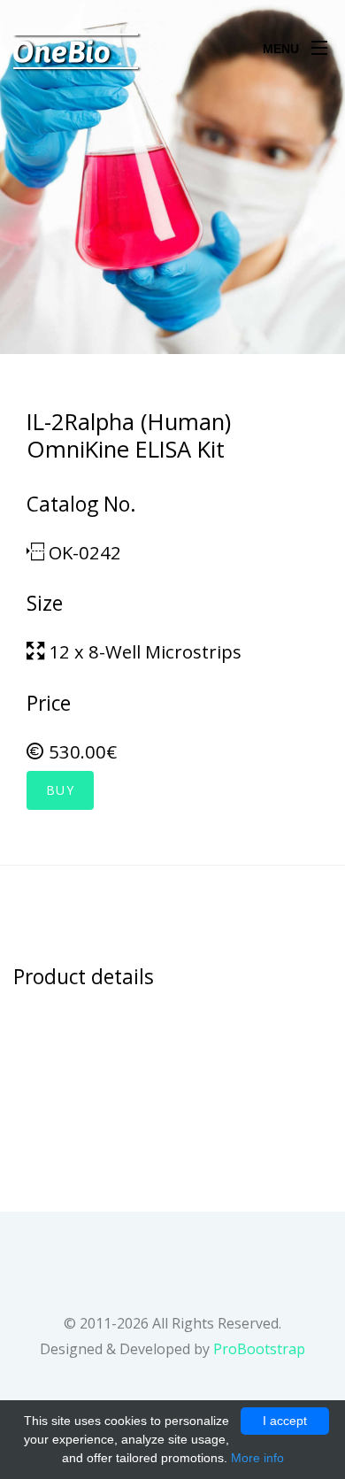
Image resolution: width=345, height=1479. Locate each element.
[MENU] (319, 43)
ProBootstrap (259, 1349)
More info (257, 1458)
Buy (60, 790)
